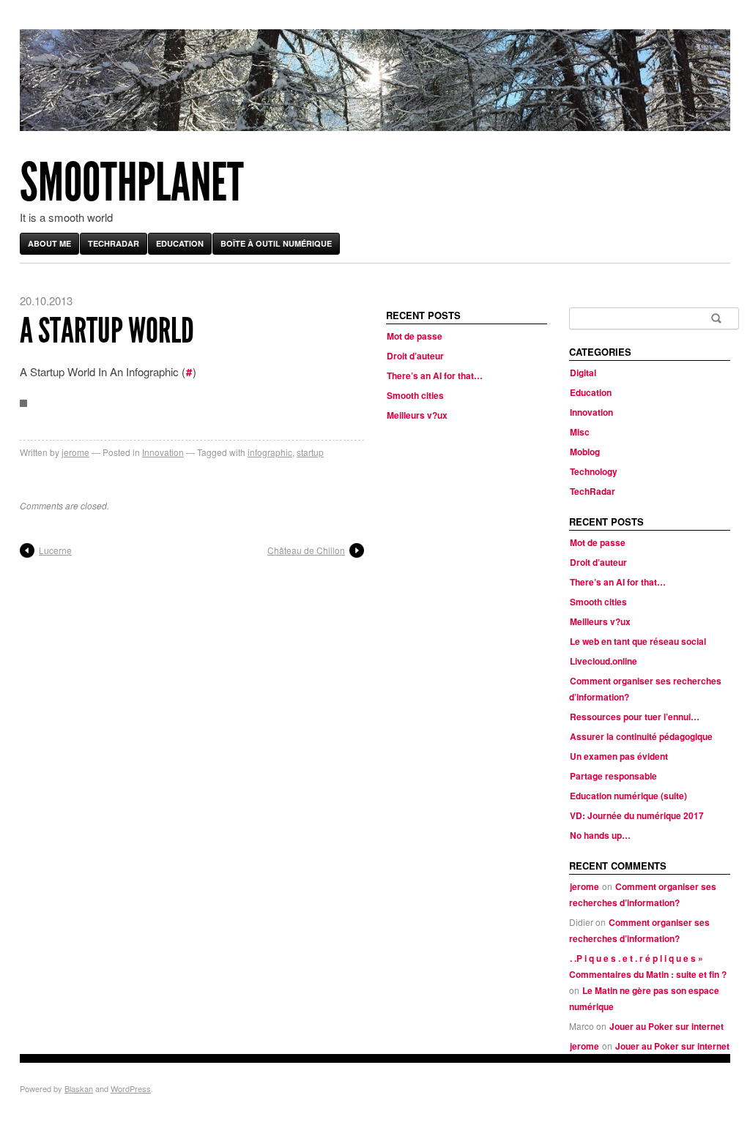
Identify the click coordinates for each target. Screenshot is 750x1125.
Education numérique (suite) (628, 795)
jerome (75, 452)
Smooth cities (415, 395)
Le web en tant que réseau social (638, 641)
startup (310, 452)
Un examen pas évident (619, 756)
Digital (583, 372)
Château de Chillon (306, 550)
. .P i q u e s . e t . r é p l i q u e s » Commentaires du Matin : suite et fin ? (648, 966)
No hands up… (600, 835)
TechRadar (113, 243)
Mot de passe (414, 336)
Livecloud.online (603, 661)
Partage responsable (613, 775)
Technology (593, 471)
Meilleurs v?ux (417, 415)
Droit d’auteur (415, 355)
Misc (580, 431)
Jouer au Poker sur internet (666, 1026)
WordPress (131, 1088)
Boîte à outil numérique (276, 243)
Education (180, 243)
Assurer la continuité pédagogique (641, 736)
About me (49, 243)
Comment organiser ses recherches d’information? (642, 894)
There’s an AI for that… (435, 375)
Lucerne (55, 550)
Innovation (163, 452)
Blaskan (78, 1088)
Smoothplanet (132, 183)
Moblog (585, 451)
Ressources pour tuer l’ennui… (634, 716)
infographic (270, 452)
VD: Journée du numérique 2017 (637, 815)
